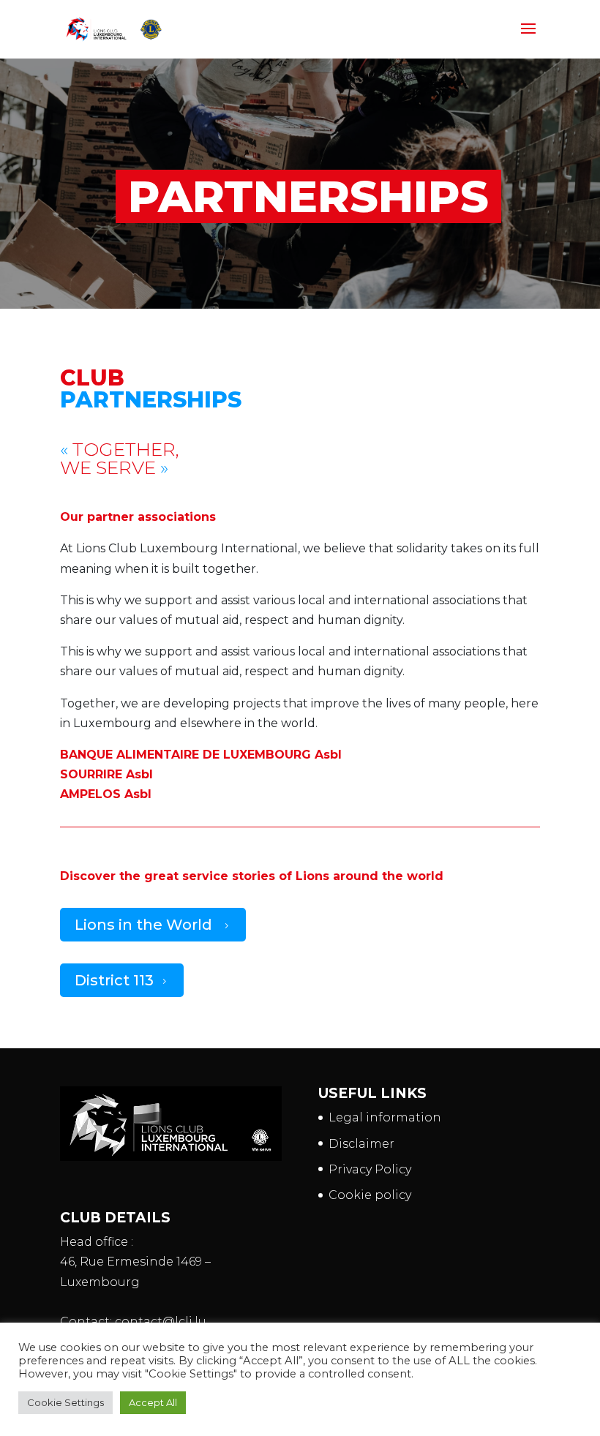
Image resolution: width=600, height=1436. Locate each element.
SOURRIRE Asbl (106, 774)
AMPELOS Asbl (105, 794)
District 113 (122, 980)
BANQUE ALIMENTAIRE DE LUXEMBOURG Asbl (201, 755)
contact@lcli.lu (160, 1321)
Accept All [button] (153, 1402)
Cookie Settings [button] (65, 1402)
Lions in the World (153, 924)
